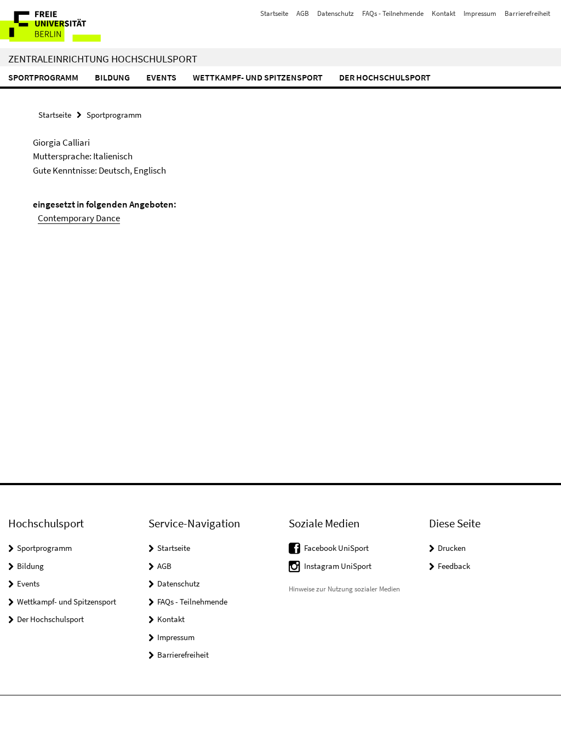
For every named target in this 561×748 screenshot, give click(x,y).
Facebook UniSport (336, 548)
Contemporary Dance (79, 218)
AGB (302, 13)
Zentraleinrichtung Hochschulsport (102, 58)
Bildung (112, 77)
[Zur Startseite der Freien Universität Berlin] (72, 24)
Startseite (274, 13)
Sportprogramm (43, 77)
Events (161, 77)
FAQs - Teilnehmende (392, 13)
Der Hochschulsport (385, 77)
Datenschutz (335, 13)
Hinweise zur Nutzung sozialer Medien (344, 589)
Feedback (454, 566)
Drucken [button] (452, 548)
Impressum (479, 13)
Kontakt (443, 13)
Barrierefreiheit (527, 13)
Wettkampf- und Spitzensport (258, 77)
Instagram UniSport (337, 566)
